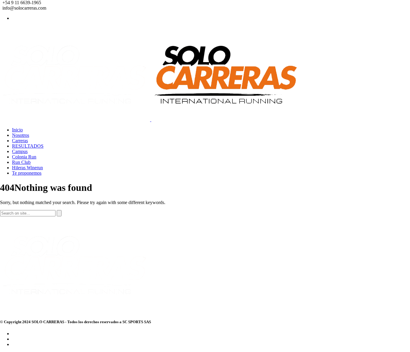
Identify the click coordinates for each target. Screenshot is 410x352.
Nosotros (20, 135)
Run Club (21, 162)
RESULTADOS (28, 146)
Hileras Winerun (27, 167)
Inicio (17, 129)
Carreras (20, 140)
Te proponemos (26, 173)
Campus (20, 151)
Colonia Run (24, 156)
